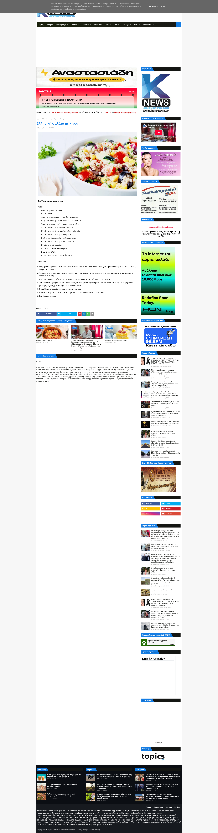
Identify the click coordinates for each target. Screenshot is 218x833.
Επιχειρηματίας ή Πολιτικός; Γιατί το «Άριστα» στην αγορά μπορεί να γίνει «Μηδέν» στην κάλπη (164, 384)
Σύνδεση (178, 807)
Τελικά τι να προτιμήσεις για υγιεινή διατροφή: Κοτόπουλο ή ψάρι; (61, 795)
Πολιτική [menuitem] (74, 25)
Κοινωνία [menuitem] (97, 25)
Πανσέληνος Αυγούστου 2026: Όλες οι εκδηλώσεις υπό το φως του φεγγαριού (165, 422)
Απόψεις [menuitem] (50, 25)
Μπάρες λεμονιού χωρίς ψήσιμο (116, 340)
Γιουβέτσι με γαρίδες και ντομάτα (47, 340)
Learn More (153, 6)
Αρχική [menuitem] (41, 25)
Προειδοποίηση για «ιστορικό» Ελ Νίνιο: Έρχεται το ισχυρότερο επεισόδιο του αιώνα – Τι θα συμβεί (165, 413)
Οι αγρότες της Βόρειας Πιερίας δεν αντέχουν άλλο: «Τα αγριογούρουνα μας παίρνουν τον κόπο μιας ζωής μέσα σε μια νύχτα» (165, 581)
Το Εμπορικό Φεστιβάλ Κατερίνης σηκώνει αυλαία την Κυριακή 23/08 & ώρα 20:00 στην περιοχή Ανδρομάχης (164, 394)
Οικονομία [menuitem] (85, 25)
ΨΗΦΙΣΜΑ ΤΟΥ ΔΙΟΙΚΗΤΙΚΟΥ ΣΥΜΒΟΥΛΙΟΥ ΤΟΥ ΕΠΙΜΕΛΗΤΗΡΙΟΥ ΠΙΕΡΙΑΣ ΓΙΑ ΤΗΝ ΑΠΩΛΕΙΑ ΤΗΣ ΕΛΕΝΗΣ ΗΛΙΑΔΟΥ (165, 361)
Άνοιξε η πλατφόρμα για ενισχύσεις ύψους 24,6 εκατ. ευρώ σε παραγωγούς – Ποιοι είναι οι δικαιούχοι (114, 786)
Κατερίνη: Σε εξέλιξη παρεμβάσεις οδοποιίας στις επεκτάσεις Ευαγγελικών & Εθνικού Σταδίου (165, 443)
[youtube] (171, 513)
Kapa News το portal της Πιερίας (58, 830)
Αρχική (148, 807)
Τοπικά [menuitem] (116, 25)
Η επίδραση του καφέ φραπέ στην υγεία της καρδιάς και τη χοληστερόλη (64, 775)
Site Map (169, 807)
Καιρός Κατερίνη (153, 658)
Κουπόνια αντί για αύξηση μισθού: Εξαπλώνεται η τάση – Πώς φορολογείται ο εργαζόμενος (165, 453)
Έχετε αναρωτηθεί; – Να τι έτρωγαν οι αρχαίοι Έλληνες (62, 785)
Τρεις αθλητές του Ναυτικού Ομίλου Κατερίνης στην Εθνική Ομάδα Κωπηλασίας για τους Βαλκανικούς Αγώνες (163, 796)
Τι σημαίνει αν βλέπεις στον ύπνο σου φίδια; (164, 591)
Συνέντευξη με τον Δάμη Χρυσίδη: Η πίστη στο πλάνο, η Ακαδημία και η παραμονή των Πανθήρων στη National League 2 (163, 776)
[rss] (150, 508)
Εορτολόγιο (158, 742)
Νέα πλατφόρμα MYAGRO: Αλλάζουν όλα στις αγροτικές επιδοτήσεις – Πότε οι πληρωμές (114, 775)
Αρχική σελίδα (40, 119)
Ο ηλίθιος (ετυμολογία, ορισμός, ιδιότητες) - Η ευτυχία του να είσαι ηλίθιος (163, 433)
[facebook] (150, 503)
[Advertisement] (109, 44)
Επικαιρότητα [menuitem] (61, 25)
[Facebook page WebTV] (171, 518)
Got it (164, 6)
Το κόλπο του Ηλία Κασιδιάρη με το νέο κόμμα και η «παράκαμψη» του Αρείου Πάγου (165, 403)
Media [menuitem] (136, 25)
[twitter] (171, 503)
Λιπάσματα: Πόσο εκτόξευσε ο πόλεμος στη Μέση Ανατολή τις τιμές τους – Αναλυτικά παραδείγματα (114, 796)
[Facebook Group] (150, 518)
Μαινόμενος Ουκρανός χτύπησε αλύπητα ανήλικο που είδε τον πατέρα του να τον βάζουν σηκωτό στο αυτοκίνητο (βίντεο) (164, 373)
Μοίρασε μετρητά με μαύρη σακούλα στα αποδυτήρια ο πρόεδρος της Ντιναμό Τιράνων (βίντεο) (162, 786)
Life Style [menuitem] (126, 25)
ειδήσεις (107, 112)
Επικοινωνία (158, 807)
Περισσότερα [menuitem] (147, 25)
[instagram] (150, 513)
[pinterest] (171, 508)
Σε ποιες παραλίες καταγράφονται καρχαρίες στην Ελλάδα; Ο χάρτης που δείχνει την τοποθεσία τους (165, 625)
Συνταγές (49, 119)
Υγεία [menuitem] (107, 25)
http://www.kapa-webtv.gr (92, 830)
